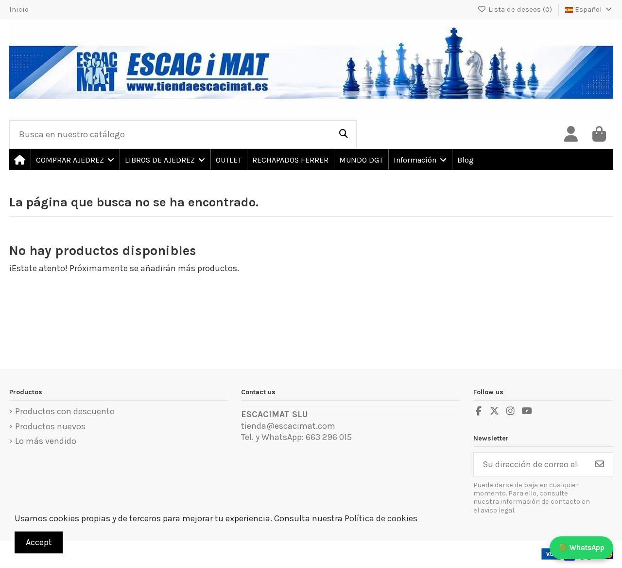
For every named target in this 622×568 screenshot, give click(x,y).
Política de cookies (381, 518)
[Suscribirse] (600, 464)
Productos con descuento (65, 411)
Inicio (19, 9)
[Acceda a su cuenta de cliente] (571, 134)
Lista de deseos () (520, 9)
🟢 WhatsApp (581, 547)
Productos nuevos (50, 426)
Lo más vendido (45, 441)
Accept (39, 542)
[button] (74, 159)
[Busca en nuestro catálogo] (343, 134)
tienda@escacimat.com (288, 426)
